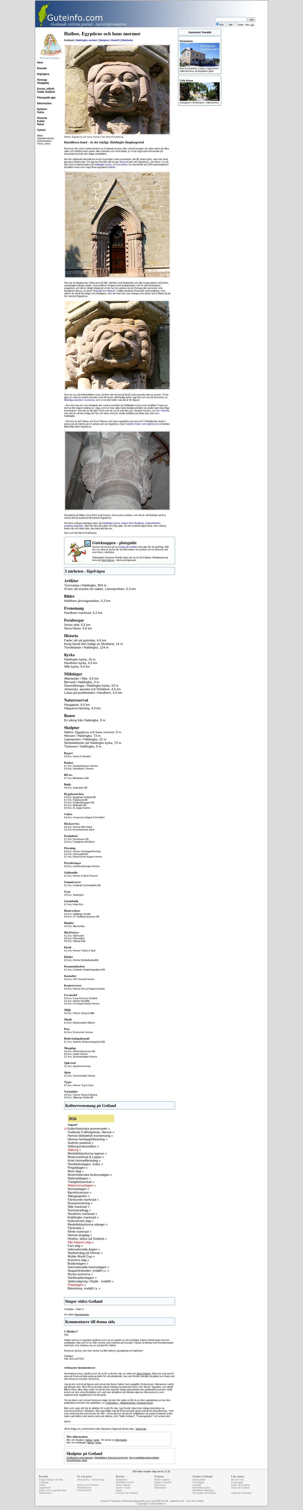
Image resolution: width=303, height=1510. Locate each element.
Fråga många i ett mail (51, 1479)
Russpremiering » (80, 1203)
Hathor (112, 167)
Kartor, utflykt (45, 88)
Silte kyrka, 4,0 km (77, 666)
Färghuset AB (80, 799)
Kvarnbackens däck (83, 829)
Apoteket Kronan (82, 1066)
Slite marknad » (79, 1206)
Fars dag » (75, 1245)
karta (96, 1440)
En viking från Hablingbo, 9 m (84, 720)
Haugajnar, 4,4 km (77, 704)
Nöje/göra (43, 74)
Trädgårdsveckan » (81, 1182)
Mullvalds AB (79, 805)
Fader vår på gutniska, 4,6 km (85, 640)
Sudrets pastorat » (81, 1142)
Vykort (41, 130)
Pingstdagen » (78, 1167)
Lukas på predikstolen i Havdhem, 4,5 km (93, 692)
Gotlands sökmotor (241, 1493)
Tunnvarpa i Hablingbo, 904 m (85, 585)
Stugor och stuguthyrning (52, 1490)
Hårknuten (78, 935)
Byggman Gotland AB (84, 797)
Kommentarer (44, 141)
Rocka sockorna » (80, 1274)
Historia (42, 118)
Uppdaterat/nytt (45, 138)
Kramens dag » (78, 1260)
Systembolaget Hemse (85, 1056)
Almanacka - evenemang (90, 1479)
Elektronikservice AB (84, 1051)
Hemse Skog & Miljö (83, 1013)
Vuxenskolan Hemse (84, 1075)
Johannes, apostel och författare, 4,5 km (92, 689)
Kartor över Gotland (87, 1485)
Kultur (41, 121)
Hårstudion (79, 938)
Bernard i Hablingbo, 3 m (81, 682)
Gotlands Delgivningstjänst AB (89, 969)
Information (44, 103)
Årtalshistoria (84, 1487)
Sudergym (78, 894)
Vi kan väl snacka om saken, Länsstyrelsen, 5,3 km (100, 589)
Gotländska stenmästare (80, 1457)
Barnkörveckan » (79, 1192)
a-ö (252, 24)
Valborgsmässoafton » (83, 1146)
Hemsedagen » (78, 1189)
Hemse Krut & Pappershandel (89, 988)
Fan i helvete (162, 410)
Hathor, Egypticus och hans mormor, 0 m (92, 732)
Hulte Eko (78, 904)
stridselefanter (152, 523)
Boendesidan (82, 1314)
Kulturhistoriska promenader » (89, 1128)
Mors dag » (76, 1171)
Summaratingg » (79, 1210)
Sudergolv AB (80, 787)
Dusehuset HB (81, 839)
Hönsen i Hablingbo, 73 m (82, 735)
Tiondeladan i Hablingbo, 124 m (86, 647)
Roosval (124, 161)
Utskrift (115, 40)
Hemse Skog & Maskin (85, 1094)
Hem (40, 62)
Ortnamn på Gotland (127, 1493)
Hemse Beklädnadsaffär (86, 960)
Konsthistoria (84, 1490)
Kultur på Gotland (240, 1485)
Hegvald (97, 290)
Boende (42, 68)
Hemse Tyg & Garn (83, 1085)
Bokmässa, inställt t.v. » (84, 1288)
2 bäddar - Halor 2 (74, 1309)
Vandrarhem (45, 1493)
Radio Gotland (161, 1479)
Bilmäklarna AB (81, 778)
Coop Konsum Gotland (85, 998)
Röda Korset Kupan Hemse (87, 856)
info (247, 24)
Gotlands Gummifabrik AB (86, 885)
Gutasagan (237, 1482)
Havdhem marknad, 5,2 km (83, 613)
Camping (43, 1482)
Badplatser (121, 1479)
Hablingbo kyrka (102, 164)
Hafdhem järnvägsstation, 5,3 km (87, 601)
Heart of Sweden (82, 756)
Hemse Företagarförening (86, 851)
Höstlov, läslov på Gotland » (87, 1238)
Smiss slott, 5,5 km (77, 625)
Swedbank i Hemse (83, 768)
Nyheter (42, 109)
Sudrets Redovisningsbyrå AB (89, 1041)
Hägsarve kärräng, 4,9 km (82, 708)
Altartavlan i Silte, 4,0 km (81, 678)
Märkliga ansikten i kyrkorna (79, 400)
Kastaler (197, 1485)
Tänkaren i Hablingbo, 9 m (82, 746)
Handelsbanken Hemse (85, 766)
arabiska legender (73, 525)
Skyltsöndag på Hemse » (85, 1253)
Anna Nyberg (144, 1373)
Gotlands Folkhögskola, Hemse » (91, 1132)
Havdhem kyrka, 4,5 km (80, 663)
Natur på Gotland (240, 1487)
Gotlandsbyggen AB (83, 802)
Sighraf (110, 290)
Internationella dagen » (84, 1249)
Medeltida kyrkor (125, 1482)
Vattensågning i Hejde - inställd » (91, 1281)
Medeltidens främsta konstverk (111, 1457)
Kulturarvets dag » (80, 1221)
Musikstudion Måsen (84, 1022)
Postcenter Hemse (83, 1032)
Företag (42, 79)
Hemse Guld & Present (85, 875)
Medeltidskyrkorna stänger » (88, 1224)
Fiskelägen (198, 1482)
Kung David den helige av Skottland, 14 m (93, 644)
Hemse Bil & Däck (82, 827)
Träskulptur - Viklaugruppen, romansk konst (129, 1402)
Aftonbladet (160, 1487)
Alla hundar (79, 926)
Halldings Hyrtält (81, 914)
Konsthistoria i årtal (77, 1460)
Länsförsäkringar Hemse (86, 866)
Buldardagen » (78, 1263)
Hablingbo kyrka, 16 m (80, 659)
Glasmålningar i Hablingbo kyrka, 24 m (91, 685)
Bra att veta (237, 1479)
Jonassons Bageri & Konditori (88, 817)
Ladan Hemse (80, 1054)
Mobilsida (127, 40)
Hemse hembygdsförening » (87, 1139)
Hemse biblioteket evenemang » (90, 1135)
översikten (121, 164)
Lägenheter (45, 1487)
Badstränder (199, 1479)
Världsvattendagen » (82, 1277)
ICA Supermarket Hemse (86, 1003)
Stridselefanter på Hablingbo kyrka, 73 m (92, 743)
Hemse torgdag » (80, 1235)
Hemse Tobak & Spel (84, 950)
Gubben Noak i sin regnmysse (142, 424)
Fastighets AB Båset (83, 841)
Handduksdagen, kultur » (85, 1164)
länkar (89, 1440)
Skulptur (104, 40)
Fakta (40, 112)
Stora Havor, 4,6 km (78, 628)
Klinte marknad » (79, 1231)
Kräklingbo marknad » (83, 1217)
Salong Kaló (79, 941)
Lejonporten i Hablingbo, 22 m (85, 739)
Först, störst (43, 143)
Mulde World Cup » (81, 1256)
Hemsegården (80, 854)
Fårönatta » (76, 1228)
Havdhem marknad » (82, 1214)
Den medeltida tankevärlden (144, 1457)
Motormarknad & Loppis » (86, 1157)
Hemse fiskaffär (81, 1001)
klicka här (141, 1428)
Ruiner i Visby (123, 1487)
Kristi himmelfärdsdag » (84, 1160)
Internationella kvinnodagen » (88, 1267)
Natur (40, 124)
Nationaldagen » (79, 1178)
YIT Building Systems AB (86, 916)
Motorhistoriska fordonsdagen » (90, 1174)
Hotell (42, 1485)
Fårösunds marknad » (83, 1199)
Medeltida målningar (203, 1490)
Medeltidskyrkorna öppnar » (87, 1153)
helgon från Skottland (132, 523)
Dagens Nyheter (163, 1482)
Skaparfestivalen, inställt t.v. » (88, 1270)
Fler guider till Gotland (204, 1493)
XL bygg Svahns (82, 807)
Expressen (160, 1485)
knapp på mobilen (127, 546)
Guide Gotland (46, 91)
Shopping (43, 83)
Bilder (40, 135)
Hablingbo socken (86, 40)
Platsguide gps (46, 97)
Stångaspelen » (79, 1196)
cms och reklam (195, 1501)
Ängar (119, 1490)
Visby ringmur (123, 1485)
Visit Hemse (107, 560)
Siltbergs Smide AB (83, 1097)
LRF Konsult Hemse (83, 979)
